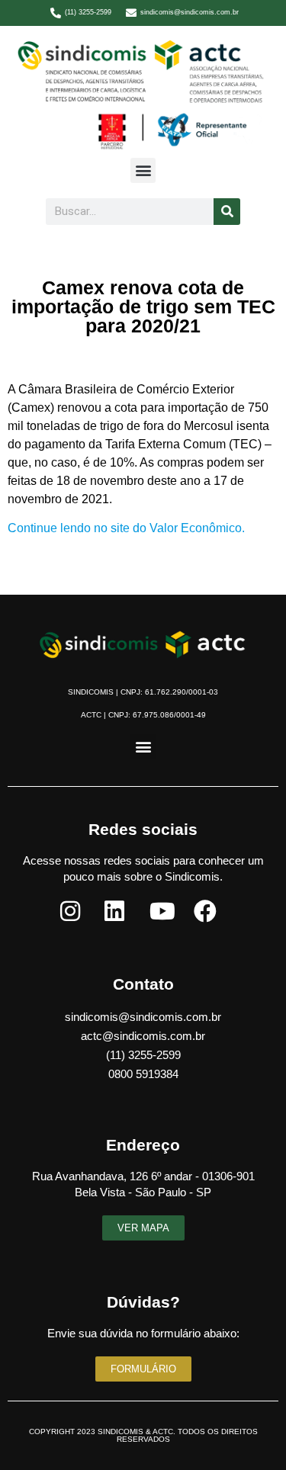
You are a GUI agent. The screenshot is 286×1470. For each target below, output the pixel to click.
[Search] (227, 211)
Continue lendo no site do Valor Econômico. (126, 528)
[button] (143, 170)
